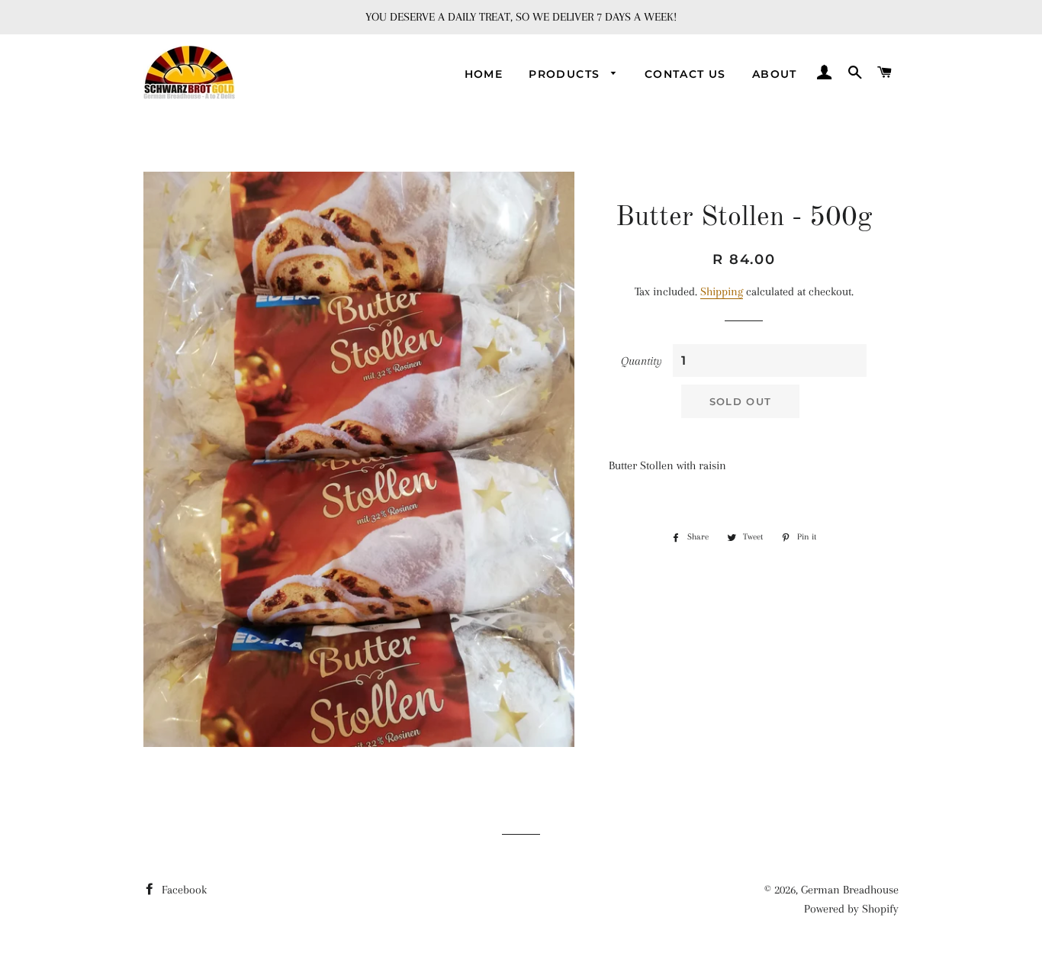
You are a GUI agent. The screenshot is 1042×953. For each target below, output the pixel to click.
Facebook (183, 890)
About (774, 74)
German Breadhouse (850, 890)
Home (484, 74)
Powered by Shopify (851, 909)
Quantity (641, 361)
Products (566, 74)
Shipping (721, 291)
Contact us (685, 74)
